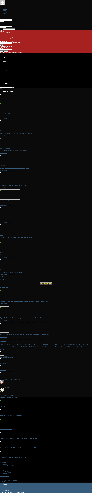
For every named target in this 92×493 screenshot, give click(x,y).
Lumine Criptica (9, 346)
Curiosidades (2, 165)
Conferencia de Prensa (7, 472)
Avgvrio (22, 344)
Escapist (54, 344)
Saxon (56, 346)
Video (81, 346)
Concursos (2, 130)
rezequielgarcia (3, 393)
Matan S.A (16, 346)
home (4, 7)
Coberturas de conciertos (5, 113)
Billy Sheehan (26, 344)
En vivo (51, 344)
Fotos (4, 470)
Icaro (82, 344)
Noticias (4, 10)
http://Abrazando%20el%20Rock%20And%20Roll (10, 379)
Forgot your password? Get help (6, 46)
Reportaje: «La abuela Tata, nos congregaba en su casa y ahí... (16, 415)
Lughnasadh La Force (3, 346)
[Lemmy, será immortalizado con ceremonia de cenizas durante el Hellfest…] (3, 435)
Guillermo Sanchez (70, 344)
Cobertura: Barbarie (5, 220)
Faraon (57, 344)
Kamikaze (87, 344)
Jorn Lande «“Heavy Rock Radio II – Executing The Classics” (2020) (18, 447)
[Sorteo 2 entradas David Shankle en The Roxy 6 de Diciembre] (10, 129)
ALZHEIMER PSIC (3, 344)
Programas (5, 9)
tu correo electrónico (16, 26)
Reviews (4, 13)
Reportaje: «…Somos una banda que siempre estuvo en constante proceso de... (20, 406)
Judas (84, 344)
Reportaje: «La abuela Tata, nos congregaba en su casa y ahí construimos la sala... (21, 318)
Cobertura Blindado (5, 202)
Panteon (44, 346)
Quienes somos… (6, 14)
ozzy (41, 346)
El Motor (45, 344)
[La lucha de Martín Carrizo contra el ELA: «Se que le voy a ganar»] (10, 181)
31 (3, 276)
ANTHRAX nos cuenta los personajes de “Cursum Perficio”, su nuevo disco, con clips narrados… (25, 334)
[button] (5, 38)
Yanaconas (84, 346)
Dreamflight (40, 344)
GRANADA (63, 344)
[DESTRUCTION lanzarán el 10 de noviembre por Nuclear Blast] (10, 233)
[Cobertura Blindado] (10, 199)
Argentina (8, 344)
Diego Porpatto (3, 363)
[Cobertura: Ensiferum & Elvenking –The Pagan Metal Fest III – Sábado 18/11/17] (10, 112)
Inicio (1, 88)
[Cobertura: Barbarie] (10, 216)
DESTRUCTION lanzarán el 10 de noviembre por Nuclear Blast (16, 237)
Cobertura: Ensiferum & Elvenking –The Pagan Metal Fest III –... (17, 116)
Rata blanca (52, 346)
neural (39, 346)
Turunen (74, 346)
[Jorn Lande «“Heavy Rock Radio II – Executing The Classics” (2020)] (3, 445)
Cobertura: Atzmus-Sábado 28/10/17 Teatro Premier (13, 150)
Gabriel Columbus (3, 118)
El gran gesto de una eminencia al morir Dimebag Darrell (14, 168)
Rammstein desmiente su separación (9, 254)
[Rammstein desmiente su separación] (10, 251)
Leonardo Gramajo (4, 376)
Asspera (19, 344)
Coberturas (5, 11)
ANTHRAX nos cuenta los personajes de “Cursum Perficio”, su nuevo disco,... (20, 425)
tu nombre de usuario (16, 19)
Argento (13, 344)
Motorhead (32, 346)
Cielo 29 (37, 344)
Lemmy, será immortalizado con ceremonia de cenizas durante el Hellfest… (19, 438)
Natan (37, 346)
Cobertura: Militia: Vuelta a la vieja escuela (11, 272)
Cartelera (5, 473)
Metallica (26, 346)
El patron (48, 344)
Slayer (62, 346)
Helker (76, 344)
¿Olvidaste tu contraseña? (5, 23)
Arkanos (15, 344)
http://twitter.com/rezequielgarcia (6, 395)
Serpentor (59, 346)
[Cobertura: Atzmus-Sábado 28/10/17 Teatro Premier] (10, 147)
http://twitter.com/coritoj (4, 387)
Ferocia (60, 344)
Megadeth (21, 346)
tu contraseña (14, 20)
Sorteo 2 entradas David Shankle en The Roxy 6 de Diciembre (16, 133)
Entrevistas (5, 469)
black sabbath (33, 344)
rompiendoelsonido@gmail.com (11, 480)
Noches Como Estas (7, 12)
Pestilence (46, 346)
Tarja (64, 346)
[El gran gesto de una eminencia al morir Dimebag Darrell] (10, 164)
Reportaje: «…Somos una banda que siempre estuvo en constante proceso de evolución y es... (24, 301)
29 (1, 276)
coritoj (1, 385)
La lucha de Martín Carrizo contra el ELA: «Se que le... (14, 185)
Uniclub (77, 346)
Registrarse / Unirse (6, 34)
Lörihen (13, 346)
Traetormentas (69, 346)
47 (5, 276)
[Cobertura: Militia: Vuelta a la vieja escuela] (10, 268)
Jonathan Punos (3, 370)
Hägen (79, 344)
